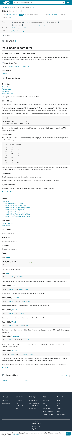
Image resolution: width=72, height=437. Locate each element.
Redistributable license (35, 22)
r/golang (59, 408)
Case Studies (6, 403)
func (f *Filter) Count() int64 (14, 210)
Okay (68, 434)
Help (17, 408)
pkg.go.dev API (33, 408)
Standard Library (34, 400)
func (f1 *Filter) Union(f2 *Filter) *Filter (18, 216)
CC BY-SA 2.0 (25, 66)
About (45, 397)
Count (14, 310)
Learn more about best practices (35, 25)
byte (24, 301)
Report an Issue (36, 429)
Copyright (36, 421)
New (7, 273)
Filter (8, 257)
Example (7, 367)
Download (46, 400)
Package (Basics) (8, 223)
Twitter (58, 400)
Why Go (5, 397)
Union (14, 350)
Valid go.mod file (18, 22)
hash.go (27, 380)
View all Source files (62, 376)
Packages (32, 397)
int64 (22, 313)
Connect (60, 397)
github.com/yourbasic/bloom (24, 7)
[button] (12, 22)
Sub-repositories (34, 403)
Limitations (5, 91)
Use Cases (5, 400)
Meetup (59, 411)
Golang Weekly (61, 414)
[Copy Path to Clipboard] (34, 7)
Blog (44, 403)
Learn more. (16, 435)
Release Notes (47, 408)
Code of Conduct (48, 414)
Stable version (17, 25)
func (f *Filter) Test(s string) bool (16, 212)
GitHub (58, 403)
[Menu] (36, 35)
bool (26, 289)
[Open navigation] (68, 2)
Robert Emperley (14, 66)
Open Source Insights (19, 31)
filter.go (4, 380)
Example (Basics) (10, 191)
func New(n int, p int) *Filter (14, 203)
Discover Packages (7, 7)
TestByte (15, 336)
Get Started (20, 397)
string (21, 289)
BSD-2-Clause (53, 14)
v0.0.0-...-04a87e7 (10, 14)
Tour (17, 403)
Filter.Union (6, 225)
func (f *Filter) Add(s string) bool (16, 205)
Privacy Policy (36, 426)
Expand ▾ (5, 73)
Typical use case (7, 93)
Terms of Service (36, 423)
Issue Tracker (47, 406)
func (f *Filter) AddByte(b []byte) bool (17, 208)
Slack (58, 406)
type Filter (5, 201)
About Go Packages (35, 406)
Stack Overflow (20, 406)
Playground (19, 400)
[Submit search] (63, 2)
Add (13, 285)
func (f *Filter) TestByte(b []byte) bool (17, 214)
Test (14, 322)
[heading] (7, 2)
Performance (6, 89)
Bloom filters (6, 87)
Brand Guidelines (48, 411)
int (12, 277)
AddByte (15, 298)
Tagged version (53, 22)
